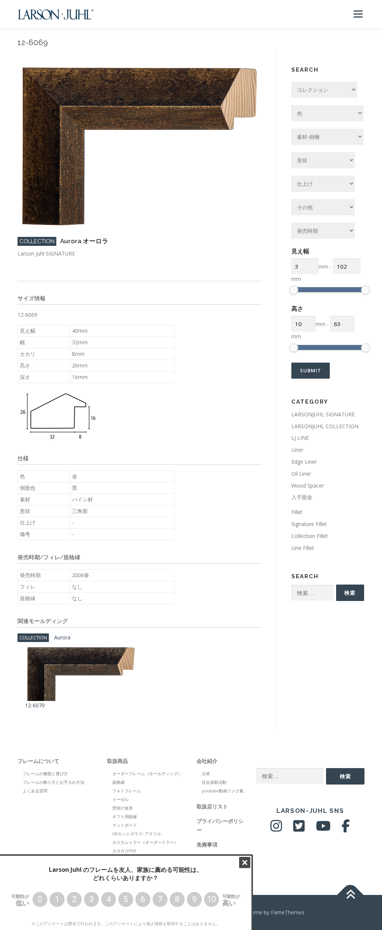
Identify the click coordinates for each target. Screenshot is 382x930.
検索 (350, 592)
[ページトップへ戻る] (350, 895)
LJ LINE (300, 437)
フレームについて (38, 760)
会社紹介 (207, 760)
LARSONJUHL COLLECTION (324, 426)
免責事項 (207, 844)
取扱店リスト (212, 806)
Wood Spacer (307, 485)
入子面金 (301, 497)
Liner (297, 449)
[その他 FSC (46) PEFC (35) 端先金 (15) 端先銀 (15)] (323, 207)
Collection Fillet (309, 535)
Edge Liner (304, 461)
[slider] (293, 289)
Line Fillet (302, 547)
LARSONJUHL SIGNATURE (323, 414)
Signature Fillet (309, 523)
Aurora (62, 637)
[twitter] (299, 828)
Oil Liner (301, 473)
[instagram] (276, 828)
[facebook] (346, 828)
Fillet (297, 512)
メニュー (357, 14)
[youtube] (323, 828)
